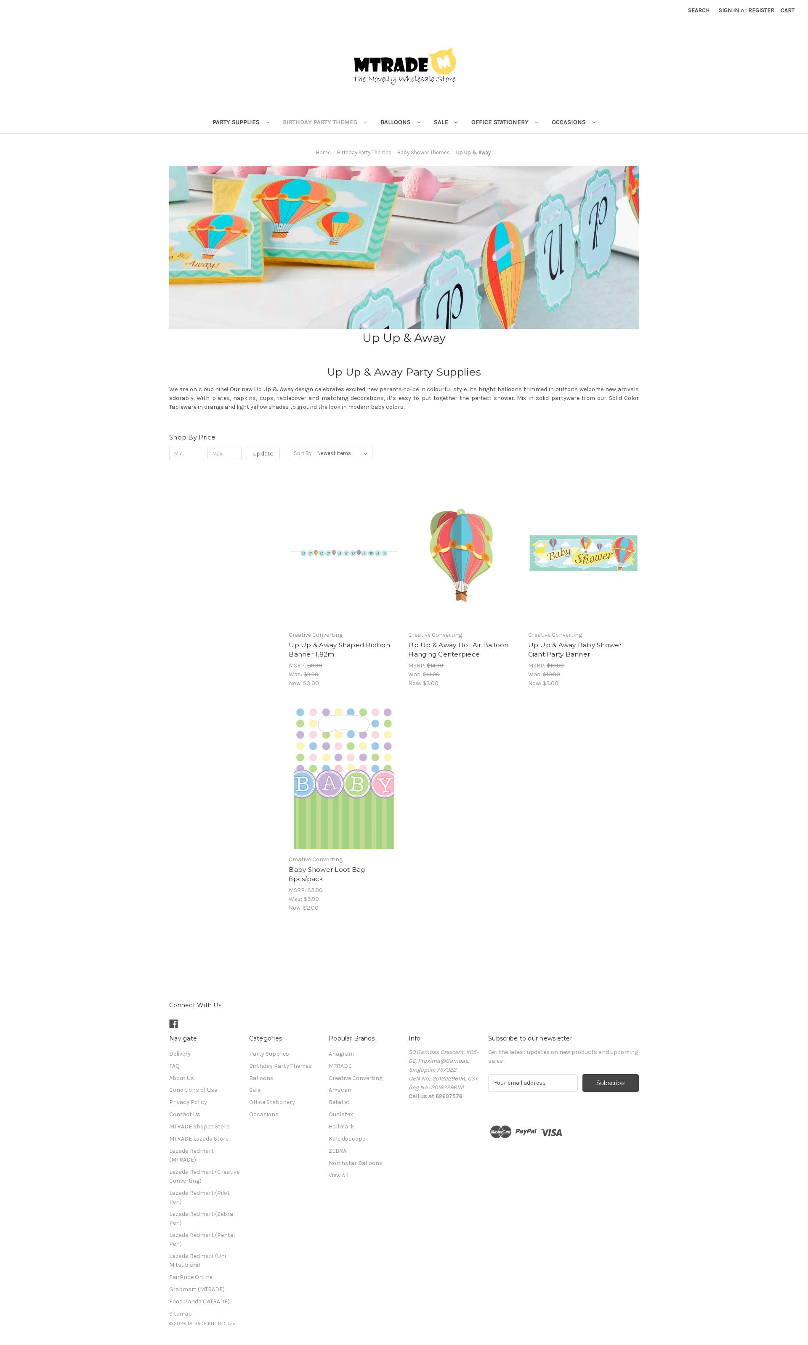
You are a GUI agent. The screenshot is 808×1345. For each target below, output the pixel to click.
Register (761, 10)
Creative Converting (356, 1078)
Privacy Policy (188, 1102)
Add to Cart (344, 560)
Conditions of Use (193, 1089)
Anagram (341, 1053)
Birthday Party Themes (321, 122)
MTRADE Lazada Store (199, 1138)
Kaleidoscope (347, 1138)
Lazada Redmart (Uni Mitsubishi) (197, 1260)
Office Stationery (500, 122)
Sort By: (303, 453)
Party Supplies (237, 122)
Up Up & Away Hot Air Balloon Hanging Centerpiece (458, 650)
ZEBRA (337, 1150)
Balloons (396, 122)
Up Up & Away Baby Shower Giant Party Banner (575, 650)
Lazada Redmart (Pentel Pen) (202, 1239)
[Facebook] (173, 1023)
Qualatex (341, 1114)
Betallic (339, 1102)
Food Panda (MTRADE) (199, 1301)
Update (263, 453)
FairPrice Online (191, 1277)
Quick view (343, 546)
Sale (442, 122)
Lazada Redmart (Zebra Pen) (201, 1218)
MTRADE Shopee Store (199, 1126)
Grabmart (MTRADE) (197, 1289)
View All (338, 1175)
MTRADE (340, 1066)
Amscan (340, 1089)
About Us (181, 1078)
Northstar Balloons (356, 1163)
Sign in (729, 10)
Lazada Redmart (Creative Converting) (204, 1176)
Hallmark (341, 1126)
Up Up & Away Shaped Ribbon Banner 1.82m (339, 650)
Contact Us (184, 1114)
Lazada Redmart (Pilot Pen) (199, 1197)
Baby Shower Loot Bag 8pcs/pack (327, 874)
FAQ (174, 1066)
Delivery (180, 1053)
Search (699, 10)
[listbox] (344, 453)
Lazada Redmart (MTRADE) (191, 1155)
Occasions (569, 122)
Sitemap (180, 1313)
